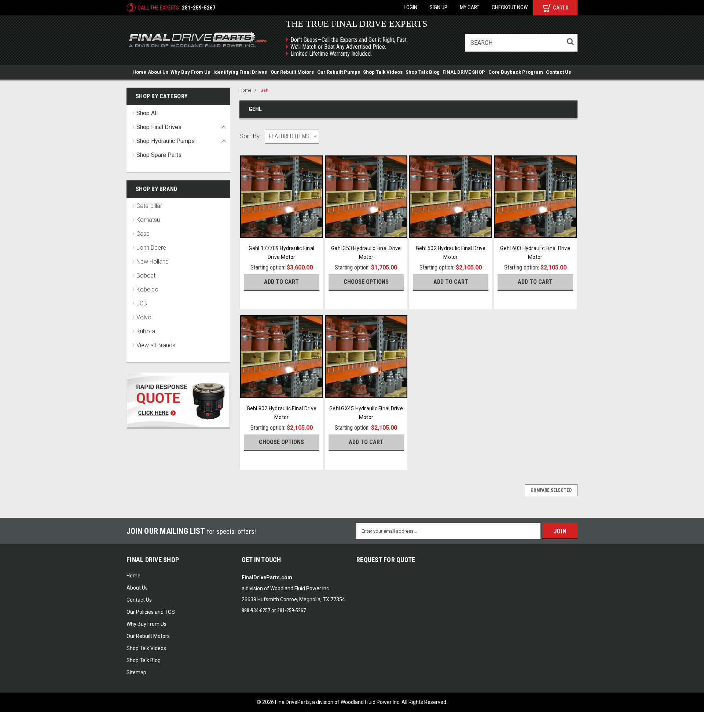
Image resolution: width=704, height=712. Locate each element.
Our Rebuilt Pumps (338, 72)
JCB (141, 303)
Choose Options (366, 281)
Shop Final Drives (159, 127)
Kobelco (147, 289)
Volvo (143, 317)
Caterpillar (149, 205)
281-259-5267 (199, 7)
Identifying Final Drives (240, 72)
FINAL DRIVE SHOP (464, 72)
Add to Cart (281, 281)
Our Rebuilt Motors (292, 72)
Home (139, 72)
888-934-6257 (256, 610)
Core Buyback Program (515, 72)
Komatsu (148, 219)
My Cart (469, 7)
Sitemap (136, 672)
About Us (158, 72)
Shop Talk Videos (383, 72)
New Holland (152, 261)
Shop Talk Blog (423, 72)
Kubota (145, 331)
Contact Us (558, 72)
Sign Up (438, 7)
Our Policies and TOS (150, 612)
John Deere (151, 247)
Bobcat (145, 275)
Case (143, 233)
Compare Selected (551, 490)
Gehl (265, 90)
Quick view (281, 230)
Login (410, 7)
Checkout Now (510, 7)
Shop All (147, 113)
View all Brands (155, 345)
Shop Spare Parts (159, 154)
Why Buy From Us (190, 72)
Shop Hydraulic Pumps (165, 140)
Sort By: (250, 136)
